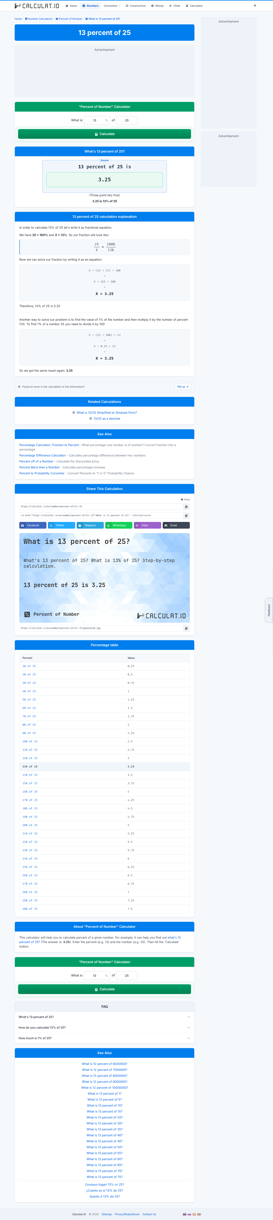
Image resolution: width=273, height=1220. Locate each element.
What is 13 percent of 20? (105, 1117)
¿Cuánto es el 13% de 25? (104, 1190)
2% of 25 (29, 674)
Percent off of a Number (36, 461)
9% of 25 (29, 733)
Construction (138, 5)
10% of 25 (30, 741)
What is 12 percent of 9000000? (104, 1081)
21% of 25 (30, 833)
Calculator (196, 5)
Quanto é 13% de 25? (105, 1196)
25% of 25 (30, 867)
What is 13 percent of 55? (105, 1153)
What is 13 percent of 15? (104, 1111)
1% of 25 (29, 666)
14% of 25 (30, 775)
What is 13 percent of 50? (105, 1147)
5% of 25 (29, 699)
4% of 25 (29, 691)
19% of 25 (30, 816)
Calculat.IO (79, 1214)
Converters (110, 5)
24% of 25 (30, 858)
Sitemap (107, 1214)
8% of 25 (29, 724)
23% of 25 (30, 850)
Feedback (268, 610)
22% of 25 (30, 842)
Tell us (181, 386)
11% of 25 (30, 749)
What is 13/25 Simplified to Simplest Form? (107, 412)
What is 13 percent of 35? (105, 1129)
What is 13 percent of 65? (105, 1165)
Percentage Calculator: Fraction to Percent (49, 445)
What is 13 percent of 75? (105, 1177)
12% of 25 (30, 758)
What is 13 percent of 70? (105, 1171)
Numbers (93, 5)
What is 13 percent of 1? (104, 1093)
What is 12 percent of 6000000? (104, 1064)
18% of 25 (30, 808)
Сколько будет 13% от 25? (104, 1184)
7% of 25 (29, 716)
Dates (73, 5)
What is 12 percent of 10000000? (104, 1087)
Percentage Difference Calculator (42, 455)
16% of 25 (30, 791)
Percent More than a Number (39, 467)
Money (159, 5)
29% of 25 (30, 900)
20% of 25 (30, 825)
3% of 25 (29, 682)
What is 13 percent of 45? (105, 1141)
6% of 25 (29, 708)
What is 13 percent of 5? (104, 1099)
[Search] (255, 6)
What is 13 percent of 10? (104, 1105)
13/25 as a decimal (107, 418)
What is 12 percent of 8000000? (104, 1076)
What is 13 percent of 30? (105, 1123)
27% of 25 (30, 883)
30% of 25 (30, 908)
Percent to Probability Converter (41, 473)
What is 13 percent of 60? (105, 1159)
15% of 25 (30, 783)
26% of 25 (30, 875)
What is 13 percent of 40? (105, 1135)
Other (176, 5)
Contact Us (149, 1214)
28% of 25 (30, 892)
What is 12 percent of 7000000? (104, 1070)
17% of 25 (30, 800)
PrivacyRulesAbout (127, 1214)
